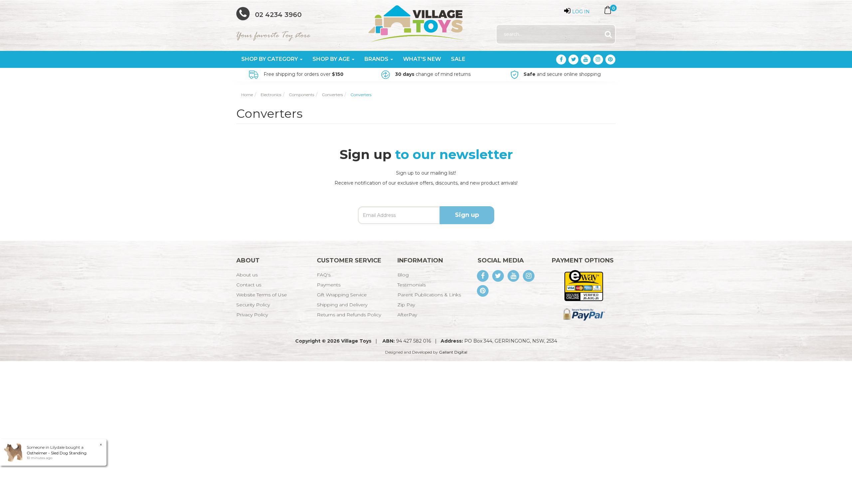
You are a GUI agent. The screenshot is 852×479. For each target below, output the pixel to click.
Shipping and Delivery (342, 305)
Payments (328, 285)
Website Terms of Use (261, 295)
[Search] (608, 34)
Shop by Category (270, 59)
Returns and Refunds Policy (349, 315)
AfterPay (407, 315)
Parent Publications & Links (429, 295)
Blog (403, 275)
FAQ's (323, 275)
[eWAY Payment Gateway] (583, 285)
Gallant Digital (453, 352)
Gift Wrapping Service (342, 295)
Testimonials (411, 285)
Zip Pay (406, 305)
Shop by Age (332, 59)
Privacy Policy (252, 315)
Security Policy (253, 305)
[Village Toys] (416, 21)
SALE (458, 59)
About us (247, 275)
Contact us (248, 285)
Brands (377, 59)
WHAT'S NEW (422, 59)
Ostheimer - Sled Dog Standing (57, 452)
